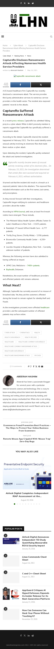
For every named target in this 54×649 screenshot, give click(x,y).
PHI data (37, 355)
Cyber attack (10, 333)
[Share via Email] (42, 366)
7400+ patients (33, 265)
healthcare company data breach (31, 342)
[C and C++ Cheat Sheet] (11, 577)
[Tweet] (41, 84)
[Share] (20, 84)
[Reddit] (33, 3)
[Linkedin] (28, 3)
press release (18, 120)
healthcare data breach (14, 351)
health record (31, 337)
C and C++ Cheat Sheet (34, 573)
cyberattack (25, 333)
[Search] (51, 37)
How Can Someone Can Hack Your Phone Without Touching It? (35, 613)
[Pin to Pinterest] (39, 366)
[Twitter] (25, 3)
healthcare (45, 307)
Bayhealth (10, 269)
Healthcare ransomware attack (17, 355)
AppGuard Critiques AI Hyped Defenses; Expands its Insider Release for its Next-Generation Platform (36, 594)
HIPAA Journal (19, 211)
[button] (5, 480)
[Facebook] (20, 3)
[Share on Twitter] (36, 366)
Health (37, 333)
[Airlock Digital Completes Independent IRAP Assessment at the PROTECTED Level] (27, 473)
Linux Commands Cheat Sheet (34, 558)
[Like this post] (31, 366)
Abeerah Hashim (17, 70)
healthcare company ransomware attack (21, 346)
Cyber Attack (18, 45)
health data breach (12, 337)
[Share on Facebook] (33, 366)
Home (5, 45)
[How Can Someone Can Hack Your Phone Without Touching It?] (11, 614)
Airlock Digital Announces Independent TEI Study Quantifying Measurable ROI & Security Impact (35, 541)
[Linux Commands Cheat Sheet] (11, 560)
